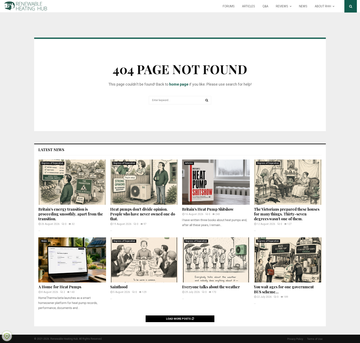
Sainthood (119, 286)
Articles (248, 6)
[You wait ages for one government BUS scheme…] (288, 260)
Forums (229, 6)
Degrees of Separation (52, 163)
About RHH (323, 6)
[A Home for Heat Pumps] (72, 260)
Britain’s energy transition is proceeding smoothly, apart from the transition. (70, 214)
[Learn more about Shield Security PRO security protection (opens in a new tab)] (7, 336)
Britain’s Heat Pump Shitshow (208, 209)
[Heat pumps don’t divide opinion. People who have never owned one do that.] (144, 182)
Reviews (282, 6)
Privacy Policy (295, 339)
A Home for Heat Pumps (59, 286)
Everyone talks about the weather (211, 286)
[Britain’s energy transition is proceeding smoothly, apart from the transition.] (72, 182)
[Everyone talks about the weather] (216, 260)
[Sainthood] (144, 260)
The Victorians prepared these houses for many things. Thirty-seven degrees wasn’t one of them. (286, 214)
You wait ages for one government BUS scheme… (284, 289)
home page (178, 84)
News (303, 6)
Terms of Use (314, 339)
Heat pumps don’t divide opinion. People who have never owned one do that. (142, 214)
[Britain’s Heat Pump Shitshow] (216, 182)
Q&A (265, 6)
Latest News (51, 149)
